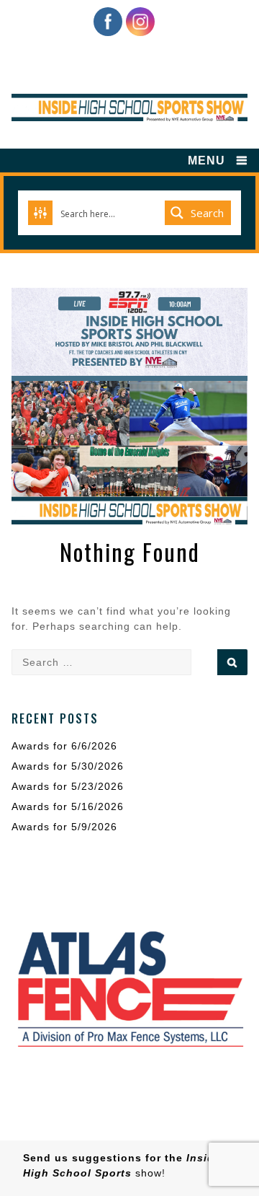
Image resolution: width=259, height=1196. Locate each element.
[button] (129, 987)
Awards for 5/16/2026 (68, 806)
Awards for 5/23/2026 (68, 786)
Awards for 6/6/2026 (64, 746)
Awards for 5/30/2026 (68, 766)
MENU (206, 160)
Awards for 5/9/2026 (64, 826)
